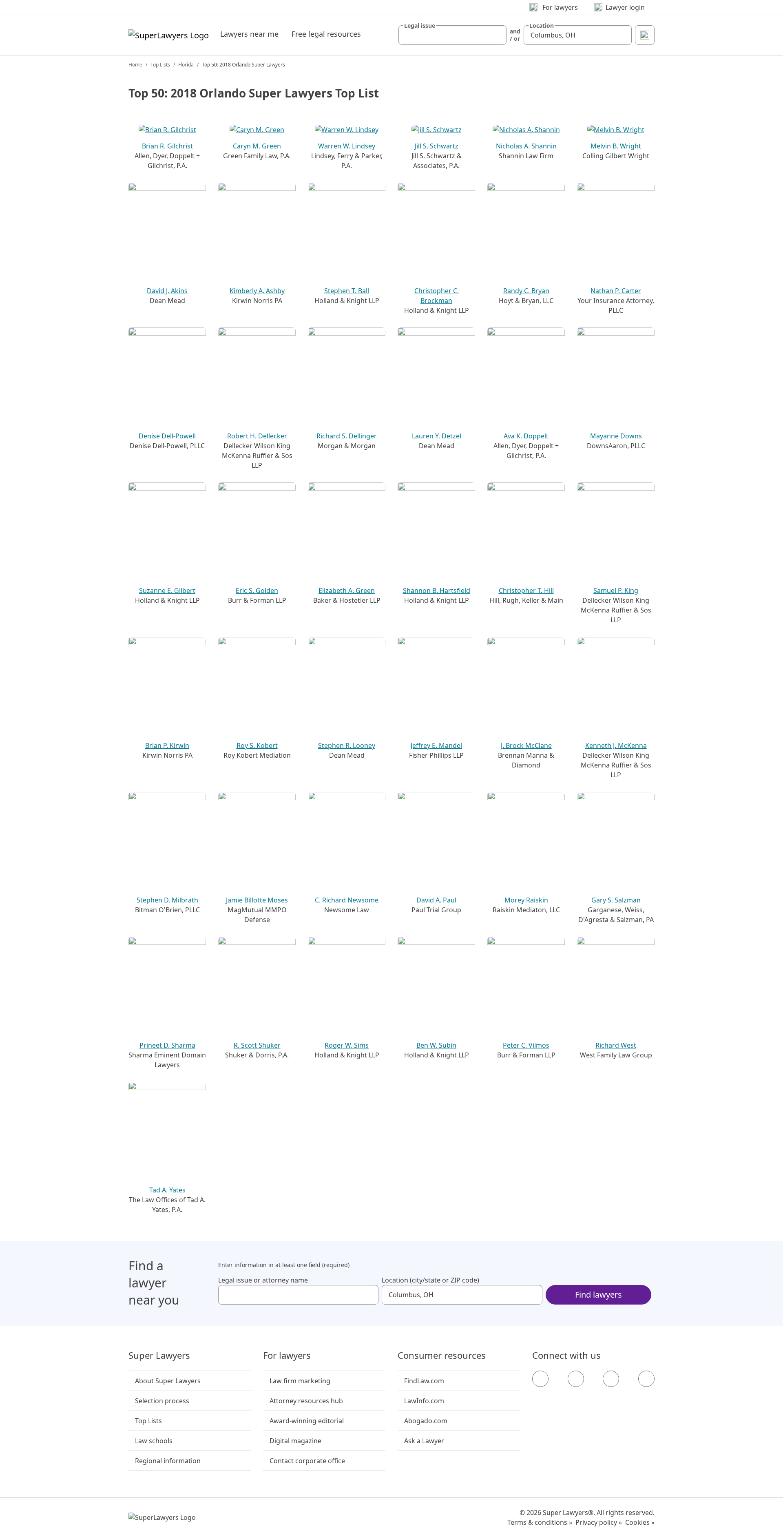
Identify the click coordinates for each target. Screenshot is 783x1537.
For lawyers (287, 1355)
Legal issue (419, 25)
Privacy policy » (598, 1522)
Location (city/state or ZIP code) (430, 1280)
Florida (186, 64)
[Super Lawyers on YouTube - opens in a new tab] (611, 1379)
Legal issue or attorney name (263, 1280)
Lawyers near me (249, 34)
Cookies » (640, 1522)
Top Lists (160, 64)
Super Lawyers (159, 1355)
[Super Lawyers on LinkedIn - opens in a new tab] (646, 1379)
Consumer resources (442, 1355)
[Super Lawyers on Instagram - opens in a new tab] (576, 1379)
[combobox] (452, 35)
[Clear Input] (497, 35)
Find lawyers (598, 1294)
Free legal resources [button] (326, 34)
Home (135, 64)
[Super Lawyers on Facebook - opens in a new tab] (540, 1379)
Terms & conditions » (539, 1522)
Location (541, 25)
